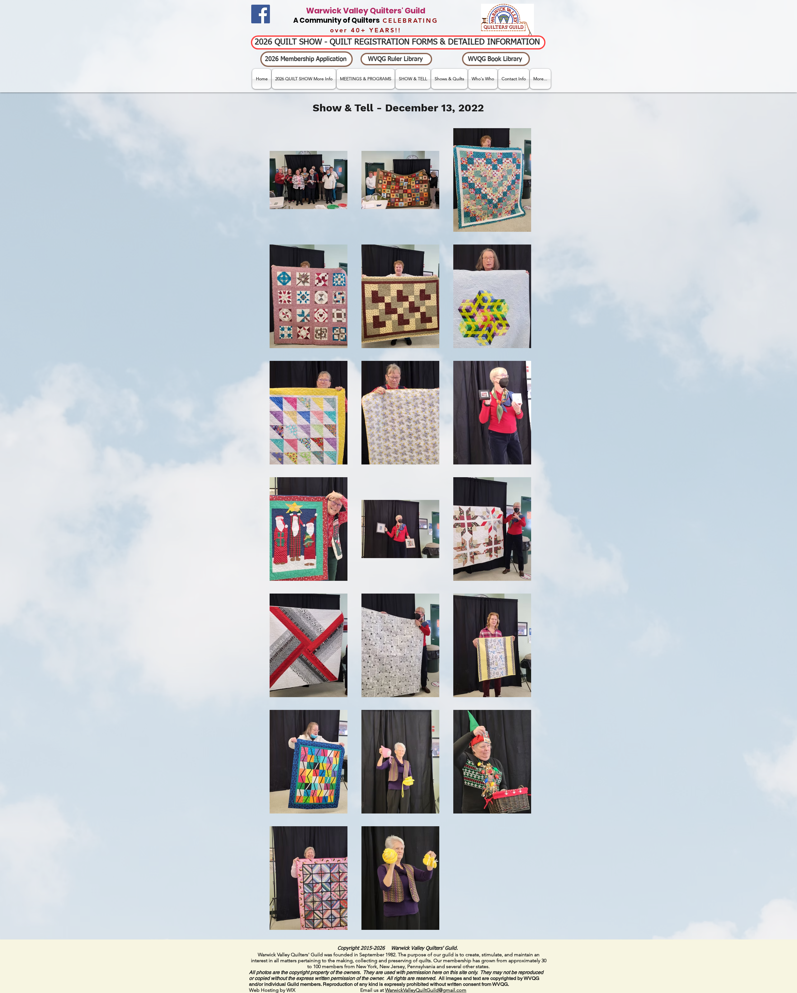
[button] (413, 79)
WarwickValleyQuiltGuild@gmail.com (425, 990)
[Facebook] (260, 14)
